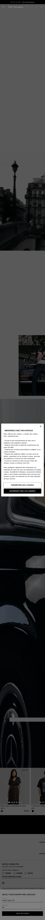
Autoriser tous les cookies (22, 491)
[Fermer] (40, 426)
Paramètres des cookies (22, 485)
